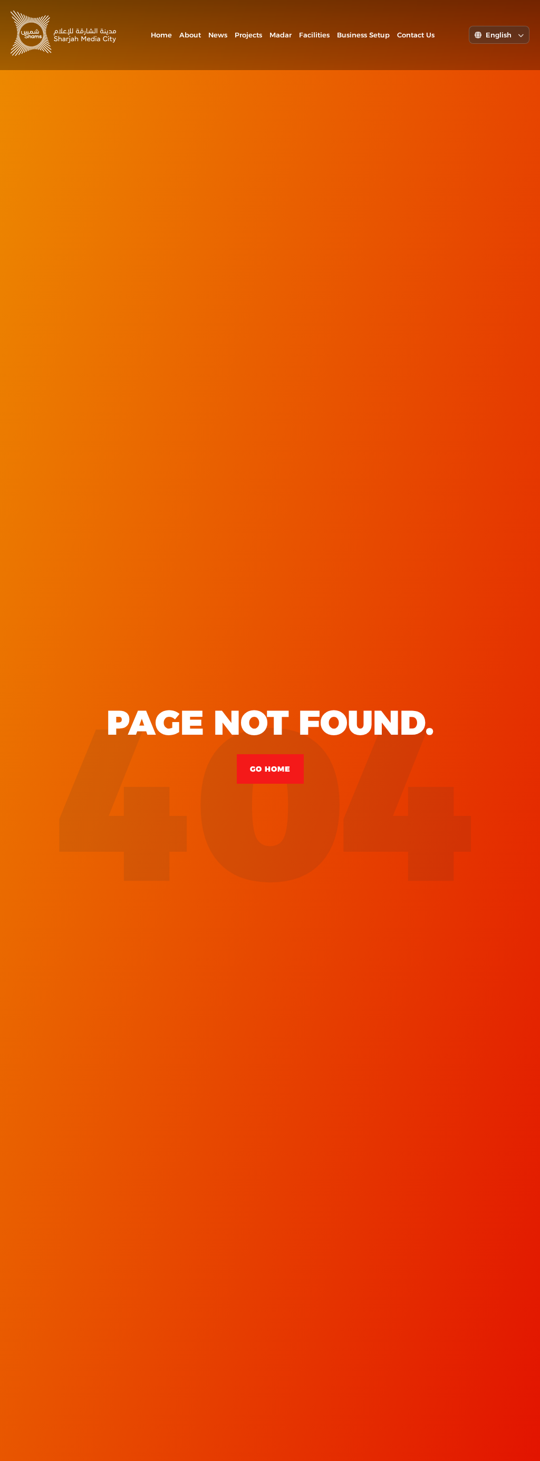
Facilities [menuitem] (314, 35)
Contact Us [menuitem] (416, 35)
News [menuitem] (217, 35)
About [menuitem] (190, 35)
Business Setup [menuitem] (363, 35)
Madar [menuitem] (280, 35)
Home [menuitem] (161, 35)
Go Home (270, 769)
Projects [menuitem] (248, 35)
